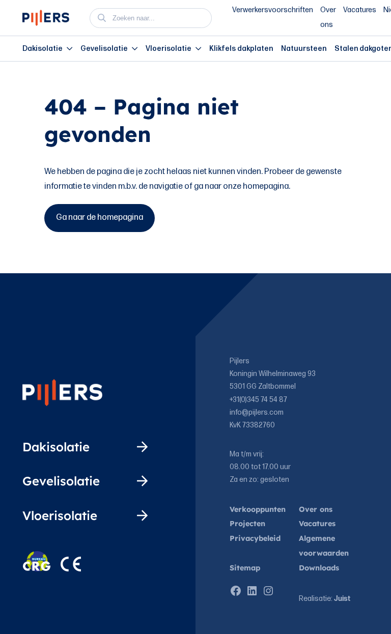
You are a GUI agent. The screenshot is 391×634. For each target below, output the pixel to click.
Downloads (319, 567)
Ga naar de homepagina (99, 217)
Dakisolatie (42, 48)
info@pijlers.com (257, 412)
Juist (342, 598)
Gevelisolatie (104, 48)
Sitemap (245, 567)
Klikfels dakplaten (241, 48)
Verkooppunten (258, 509)
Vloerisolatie (168, 48)
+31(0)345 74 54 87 (258, 399)
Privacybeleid (255, 538)
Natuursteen (303, 48)
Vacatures (359, 10)
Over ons (315, 509)
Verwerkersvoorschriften (272, 10)
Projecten (247, 523)
